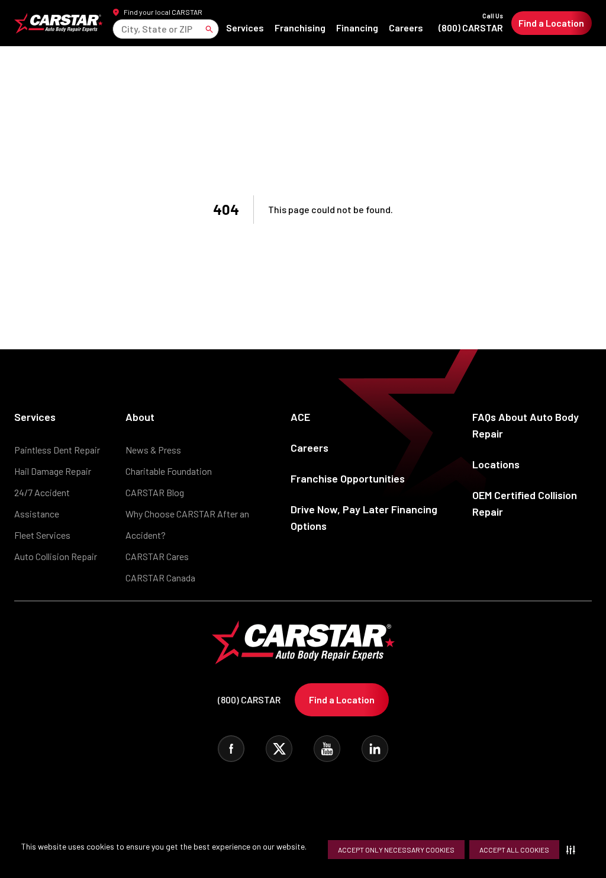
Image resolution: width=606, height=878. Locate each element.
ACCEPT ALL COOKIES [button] (514, 849)
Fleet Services (42, 535)
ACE (300, 416)
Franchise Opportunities (348, 478)
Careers (406, 27)
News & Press (153, 449)
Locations (496, 464)
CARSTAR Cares (157, 556)
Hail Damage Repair (52, 471)
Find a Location (551, 22)
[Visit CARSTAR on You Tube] (327, 748)
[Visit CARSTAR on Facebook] (231, 748)
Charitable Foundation (168, 471)
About (139, 416)
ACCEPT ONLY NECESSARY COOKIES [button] (396, 849)
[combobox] (122, 28)
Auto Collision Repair (55, 556)
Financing (357, 27)
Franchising (300, 27)
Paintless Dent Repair (57, 449)
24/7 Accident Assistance (42, 503)
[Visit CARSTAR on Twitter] (279, 748)
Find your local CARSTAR (163, 12)
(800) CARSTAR (471, 23)
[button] (573, 849)
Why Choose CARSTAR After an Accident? (187, 524)
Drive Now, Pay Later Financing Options (364, 517)
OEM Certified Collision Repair (524, 503)
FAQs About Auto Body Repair (525, 425)
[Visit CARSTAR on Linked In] (375, 748)
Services (245, 27)
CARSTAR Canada (160, 577)
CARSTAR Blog (154, 492)
